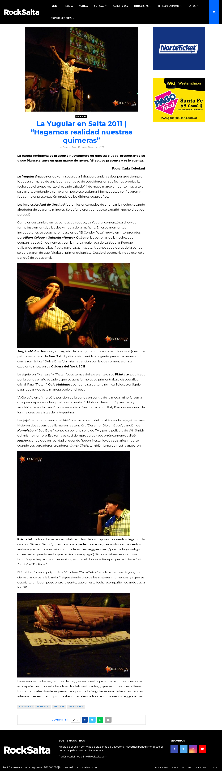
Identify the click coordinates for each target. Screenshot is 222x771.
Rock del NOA (76, 707)
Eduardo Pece (69, 147)
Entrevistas (141, 5)
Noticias (99, 5)
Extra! (192, 5)
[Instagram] (193, 749)
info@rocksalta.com (95, 756)
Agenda (83, 5)
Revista (68, 5)
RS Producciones (61, 18)
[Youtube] (202, 749)
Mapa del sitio (202, 767)
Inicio (54, 5)
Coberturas (120, 5)
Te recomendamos (168, 5)
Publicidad (187, 767)
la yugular (43, 707)
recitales (59, 707)
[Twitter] (183, 749)
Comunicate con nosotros (165, 767)
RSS (215, 767)
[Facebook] (174, 749)
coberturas (26, 707)
